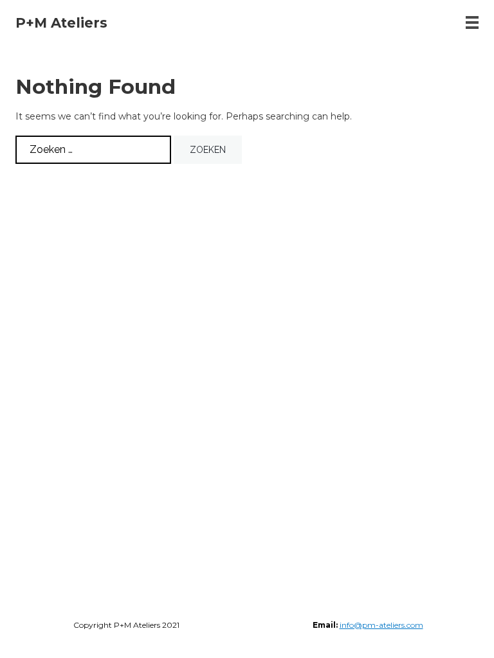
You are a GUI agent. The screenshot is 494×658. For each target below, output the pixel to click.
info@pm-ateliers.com (381, 625)
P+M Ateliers (61, 23)
